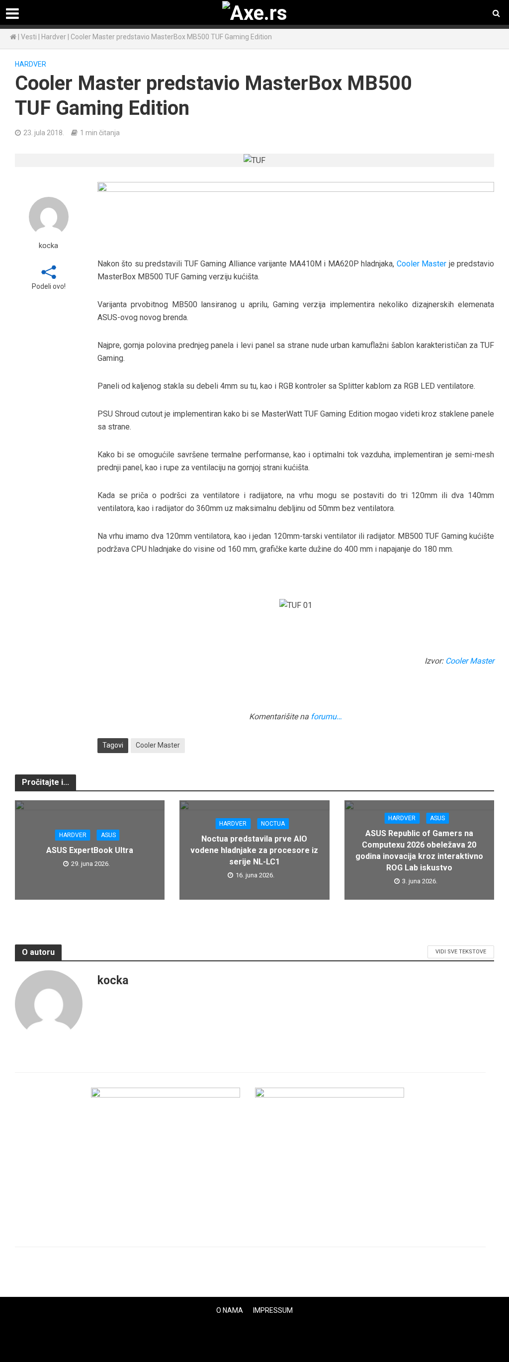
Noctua (273, 823)
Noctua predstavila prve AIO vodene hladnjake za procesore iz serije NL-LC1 (254, 850)
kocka (48, 246)
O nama (229, 1310)
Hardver (53, 37)
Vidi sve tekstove (460, 951)
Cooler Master (422, 263)
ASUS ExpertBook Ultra (89, 850)
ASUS (108, 835)
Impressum (273, 1310)
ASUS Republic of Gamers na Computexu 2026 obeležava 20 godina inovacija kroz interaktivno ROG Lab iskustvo (419, 850)
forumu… (326, 716)
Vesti (29, 37)
